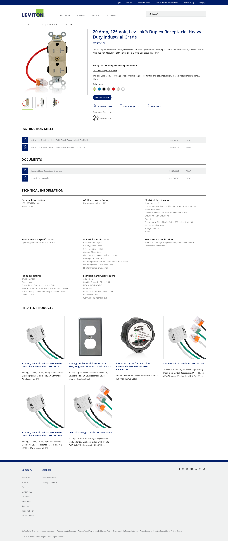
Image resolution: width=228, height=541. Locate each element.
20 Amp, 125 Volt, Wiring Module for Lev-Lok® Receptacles (42, 365)
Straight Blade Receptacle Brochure (46, 171)
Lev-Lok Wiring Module (184, 363)
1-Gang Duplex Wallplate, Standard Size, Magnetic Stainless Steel (90, 365)
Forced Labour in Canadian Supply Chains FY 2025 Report (161, 531)
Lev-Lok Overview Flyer (41, 178)
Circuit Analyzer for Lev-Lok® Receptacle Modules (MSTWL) (133, 366)
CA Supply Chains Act (130, 531)
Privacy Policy (106, 531)
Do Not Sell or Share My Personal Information (38, 531)
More (95, 79)
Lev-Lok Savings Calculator (105, 70)
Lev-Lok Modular (71, 25)
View (188, 140)
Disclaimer (117, 531)
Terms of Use (83, 531)
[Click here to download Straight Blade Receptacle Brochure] (25, 171)
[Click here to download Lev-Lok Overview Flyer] (25, 178)
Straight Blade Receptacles (55, 25)
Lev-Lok (81, 25)
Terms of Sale (94, 531)
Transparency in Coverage (66, 531)
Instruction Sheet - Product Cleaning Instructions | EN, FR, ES (58, 147)
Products (31, 25)
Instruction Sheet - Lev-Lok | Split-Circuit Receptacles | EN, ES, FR (60, 140)
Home (24, 25)
